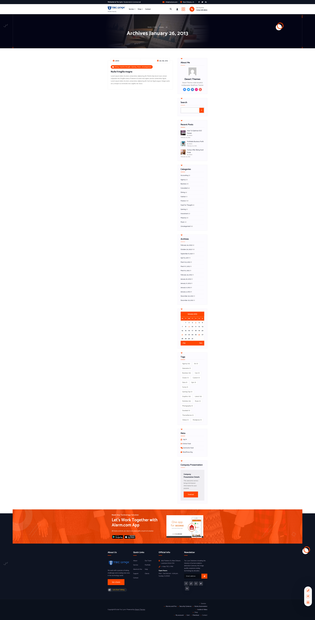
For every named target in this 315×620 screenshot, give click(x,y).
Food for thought (125, 67)
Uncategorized (146, 67)
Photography (187, 406)
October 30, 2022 (186, 249)
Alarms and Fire (171, 606)
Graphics (186, 396)
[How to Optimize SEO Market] (183, 132)
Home (150, 27)
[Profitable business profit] (183, 143)
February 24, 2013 (186, 275)
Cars (197, 373)
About (135, 560)
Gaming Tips (187, 392)
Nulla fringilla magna (121, 72)
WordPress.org (188, 452)
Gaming (133, 67)
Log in (185, 439)
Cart (188, 615)
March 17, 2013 (185, 266)
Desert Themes (140, 609)
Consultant (184, 188)
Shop (139, 9)
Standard (186, 410)
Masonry (183, 218)
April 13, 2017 (185, 258)
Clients (147, 573)
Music (139, 67)
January (161, 27)
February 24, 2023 (186, 245)
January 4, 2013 (185, 292)
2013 (155, 27)
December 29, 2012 (187, 300)
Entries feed (187, 443)
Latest (198, 396)
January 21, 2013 (186, 283)
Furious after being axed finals (195, 151)
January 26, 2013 (186, 279)
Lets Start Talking (118, 589)
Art (196, 363)
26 (166, 27)
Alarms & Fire (137, 569)
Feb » (201, 343)
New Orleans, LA (188, 2)
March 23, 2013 (185, 262)
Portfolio (147, 565)
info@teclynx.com (171, 2)
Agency (183, 179)
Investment (184, 213)
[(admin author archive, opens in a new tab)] (192, 71)
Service (131, 9)
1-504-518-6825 (201, 10)
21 (182, 334)
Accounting (184, 175)
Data (184, 382)
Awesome (186, 368)
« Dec (184, 343)
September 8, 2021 (187, 254)
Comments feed (188, 448)
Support (135, 573)
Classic (185, 377)
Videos (185, 420)
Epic (193, 382)
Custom (196, 377)
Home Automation (200, 606)
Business (183, 184)
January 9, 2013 (185, 287)
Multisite (186, 401)
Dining (117, 67)
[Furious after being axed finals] (183, 152)
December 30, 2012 (187, 296)
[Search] (201, 110)
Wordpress (197, 420)
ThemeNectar (188, 415)
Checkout (196, 615)
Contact (148, 9)
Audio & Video (202, 609)
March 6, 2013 (185, 270)
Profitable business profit (195, 141)
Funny (185, 387)
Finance (183, 201)
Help (146, 569)
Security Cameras (185, 606)
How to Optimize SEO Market (194, 132)
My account (180, 615)
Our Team (148, 560)
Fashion (183, 196)
